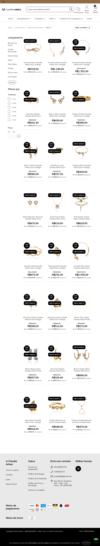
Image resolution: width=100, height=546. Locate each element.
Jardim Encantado (12, 50)
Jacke (10, 60)
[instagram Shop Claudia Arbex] (3, 2)
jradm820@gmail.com (63, 476)
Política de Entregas (36, 474)
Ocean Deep (13, 56)
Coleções (39, 19)
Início (10, 19)
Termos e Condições (36, 490)
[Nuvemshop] (86, 531)
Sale (51, 19)
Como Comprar (12, 470)
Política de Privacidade (37, 478)
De (9, 132)
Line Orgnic (12, 77)
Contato (9, 475)
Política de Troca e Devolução (35, 484)
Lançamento (23, 19)
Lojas (89, 19)
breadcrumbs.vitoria (36, 27)
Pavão (10, 68)
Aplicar (18, 136)
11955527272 (59, 472)
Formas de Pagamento (33, 468)
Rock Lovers (13, 72)
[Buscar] (71, 9)
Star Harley (12, 64)
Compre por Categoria (70, 19)
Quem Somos (11, 484)
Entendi (86, 543)
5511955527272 (60, 467)
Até (13, 132)
